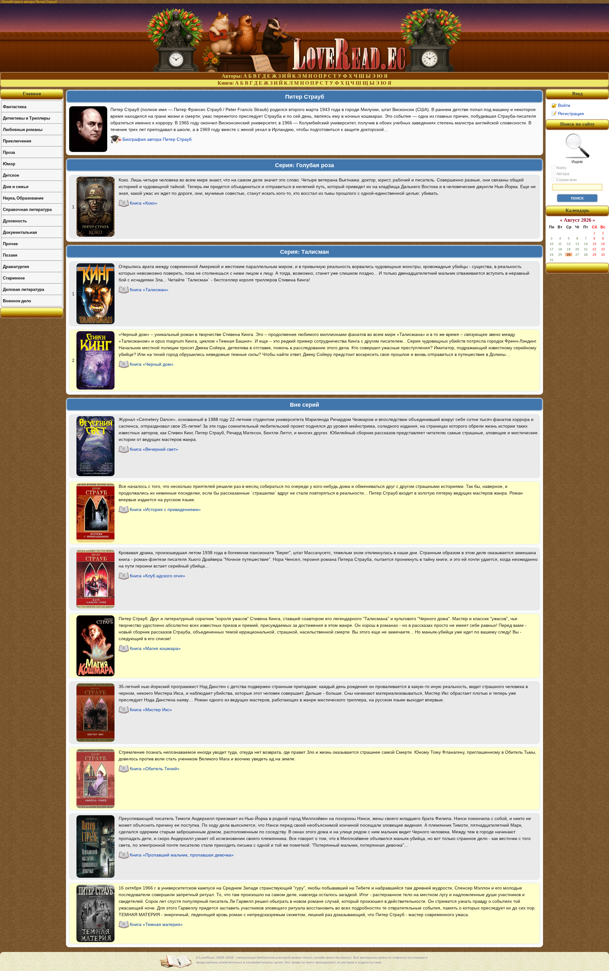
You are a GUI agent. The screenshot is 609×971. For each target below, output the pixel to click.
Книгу (560, 168)
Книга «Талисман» (149, 289)
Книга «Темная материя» (156, 924)
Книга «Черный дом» (152, 364)
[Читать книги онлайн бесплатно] (304, 70)
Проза (9, 152)
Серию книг (566, 180)
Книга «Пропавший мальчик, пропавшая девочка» (182, 854)
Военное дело (17, 301)
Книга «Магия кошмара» (155, 648)
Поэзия (10, 255)
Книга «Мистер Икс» (151, 709)
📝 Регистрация (567, 113)
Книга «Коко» (143, 203)
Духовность (15, 221)
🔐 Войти (560, 105)
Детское (11, 175)
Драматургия (16, 266)
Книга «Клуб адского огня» (157, 575)
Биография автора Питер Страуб (157, 139)
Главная (32, 93)
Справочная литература (27, 209)
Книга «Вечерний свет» (154, 449)
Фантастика (14, 106)
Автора (562, 174)
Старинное (14, 278)
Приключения (17, 141)
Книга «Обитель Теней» (155, 768)
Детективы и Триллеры (26, 118)
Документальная (20, 232)
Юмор (9, 164)
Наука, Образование (23, 198)
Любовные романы (23, 129)
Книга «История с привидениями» (165, 509)
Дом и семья (16, 186)
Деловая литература (23, 289)
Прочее (10, 243)
